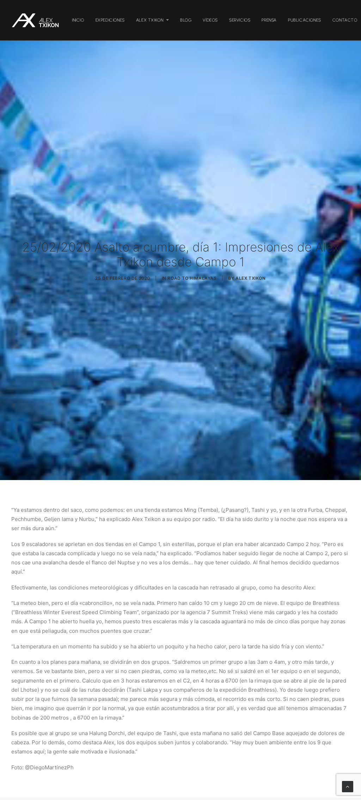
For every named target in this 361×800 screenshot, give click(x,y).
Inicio (78, 20)
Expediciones (110, 20)
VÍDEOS (210, 20)
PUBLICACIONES (304, 20)
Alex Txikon (150, 20)
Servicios (239, 20)
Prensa (269, 20)
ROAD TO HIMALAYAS (191, 278)
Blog (185, 20)
